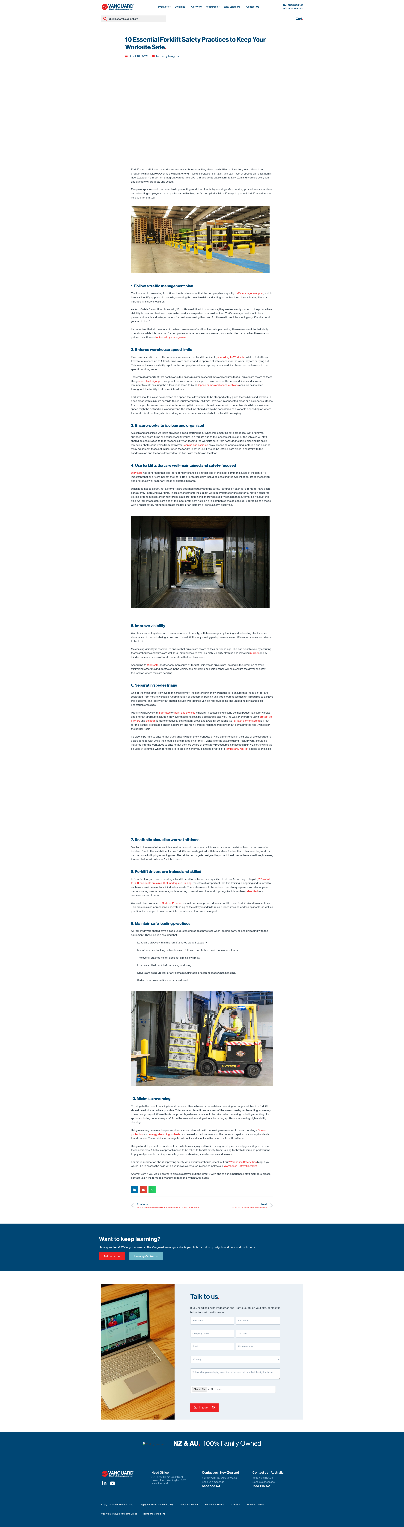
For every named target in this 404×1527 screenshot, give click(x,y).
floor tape (165, 712)
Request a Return (214, 1504)
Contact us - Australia (267, 1472)
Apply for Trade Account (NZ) (117, 1504)
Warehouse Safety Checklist (240, 1166)
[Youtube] (112, 1483)
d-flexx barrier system (247, 720)
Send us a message (213, 1481)
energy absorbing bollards (164, 1134)
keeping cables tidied (195, 445)
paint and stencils (184, 712)
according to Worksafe (231, 357)
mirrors (254, 653)
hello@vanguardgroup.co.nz (219, 1477)
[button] (165, 7)
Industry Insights (167, 56)
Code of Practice (172, 903)
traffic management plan (249, 293)
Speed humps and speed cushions (218, 385)
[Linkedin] (104, 1483)
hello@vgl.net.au (262, 1477)
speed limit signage (149, 381)
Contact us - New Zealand (220, 1472)
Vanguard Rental (189, 1504)
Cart (299, 19)
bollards (151, 720)
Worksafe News (255, 1504)
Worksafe (136, 472)
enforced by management (171, 337)
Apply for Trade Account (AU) (156, 1504)
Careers (235, 1504)
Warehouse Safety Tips (243, 1162)
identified (252, 891)
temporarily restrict (237, 748)
